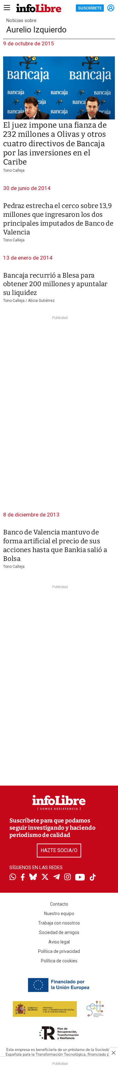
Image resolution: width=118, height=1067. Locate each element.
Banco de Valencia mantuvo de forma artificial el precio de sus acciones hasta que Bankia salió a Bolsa (55, 545)
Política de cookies (59, 960)
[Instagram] (67, 877)
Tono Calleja (14, 170)
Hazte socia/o (59, 850)
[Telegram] (56, 877)
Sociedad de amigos (59, 932)
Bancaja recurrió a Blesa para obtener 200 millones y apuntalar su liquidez (55, 284)
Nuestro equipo (59, 913)
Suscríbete (90, 8)
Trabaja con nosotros (59, 923)
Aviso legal (59, 941)
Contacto (59, 904)
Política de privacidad (59, 951)
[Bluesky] (33, 877)
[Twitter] (45, 877)
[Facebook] (22, 878)
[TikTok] (92, 878)
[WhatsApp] (12, 877)
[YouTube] (80, 878)
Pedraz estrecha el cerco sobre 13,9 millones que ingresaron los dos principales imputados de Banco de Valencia (58, 219)
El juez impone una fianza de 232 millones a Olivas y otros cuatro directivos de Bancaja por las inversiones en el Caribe (55, 143)
